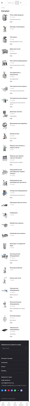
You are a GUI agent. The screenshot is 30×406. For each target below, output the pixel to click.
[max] (21, 390)
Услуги (3, 366)
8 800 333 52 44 (5, 380)
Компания (4, 362)
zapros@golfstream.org (7, 383)
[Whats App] (15, 390)
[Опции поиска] (20, 3)
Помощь (3, 370)
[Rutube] (18, 390)
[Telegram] (5, 390)
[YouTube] (9, 390)
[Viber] (12, 390)
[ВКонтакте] (2, 390)
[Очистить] (17, 2)
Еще (11, 21)
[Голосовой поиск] (23, 3)
